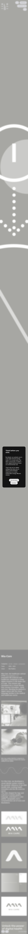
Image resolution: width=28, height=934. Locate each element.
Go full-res (14, 483)
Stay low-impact (14, 480)
